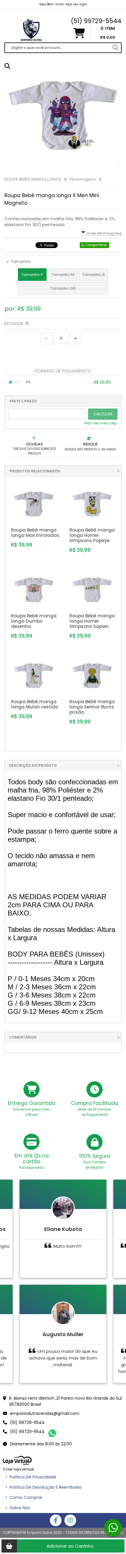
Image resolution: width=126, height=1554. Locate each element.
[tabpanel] (63, 115)
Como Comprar (23, 1497)
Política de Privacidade (30, 1477)
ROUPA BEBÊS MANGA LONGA (32, 179)
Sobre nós (17, 1508)
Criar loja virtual (18, 1469)
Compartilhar (96, 245)
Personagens (82, 179)
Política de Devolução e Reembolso (43, 1487)
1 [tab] (119, 166)
